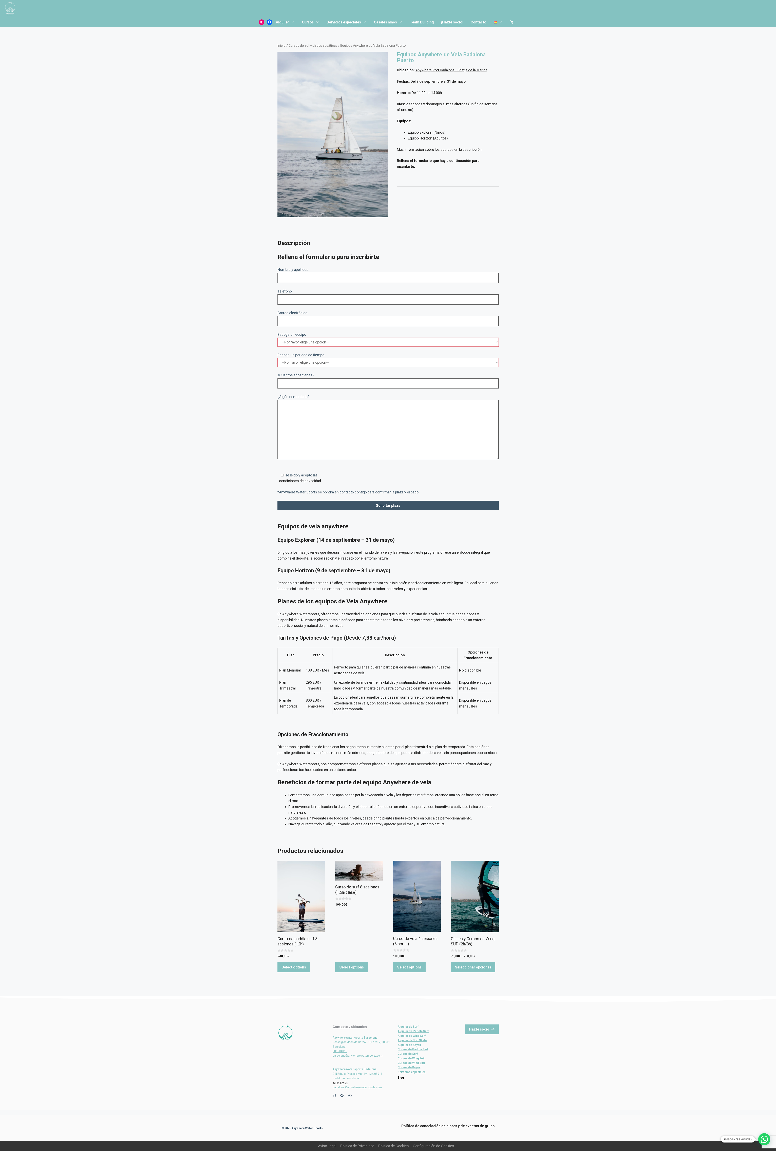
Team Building (422, 22)
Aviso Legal (327, 1146)
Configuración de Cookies (433, 1146)
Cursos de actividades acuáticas (313, 46)
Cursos (308, 22)
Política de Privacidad (357, 1146)
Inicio (281, 46)
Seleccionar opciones (473, 967)
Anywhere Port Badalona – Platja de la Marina (451, 70)
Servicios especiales (344, 22)
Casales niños (385, 22)
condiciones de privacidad (299, 481)
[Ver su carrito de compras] (511, 22)
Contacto (478, 22)
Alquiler (282, 22)
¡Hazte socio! (452, 22)
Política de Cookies (393, 1146)
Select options (294, 967)
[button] (764, 1139)
